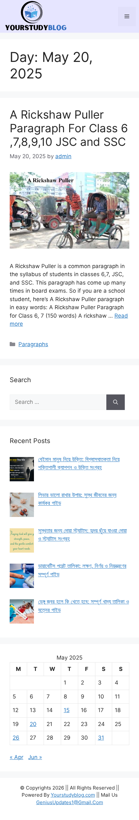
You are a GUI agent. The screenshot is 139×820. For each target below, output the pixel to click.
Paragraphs (33, 344)
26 (16, 737)
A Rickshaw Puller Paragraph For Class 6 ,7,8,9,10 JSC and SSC (69, 128)
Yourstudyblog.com (73, 795)
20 (33, 724)
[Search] (115, 402)
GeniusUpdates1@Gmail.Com (69, 802)
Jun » (35, 757)
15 (67, 710)
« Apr (16, 757)
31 (101, 737)
